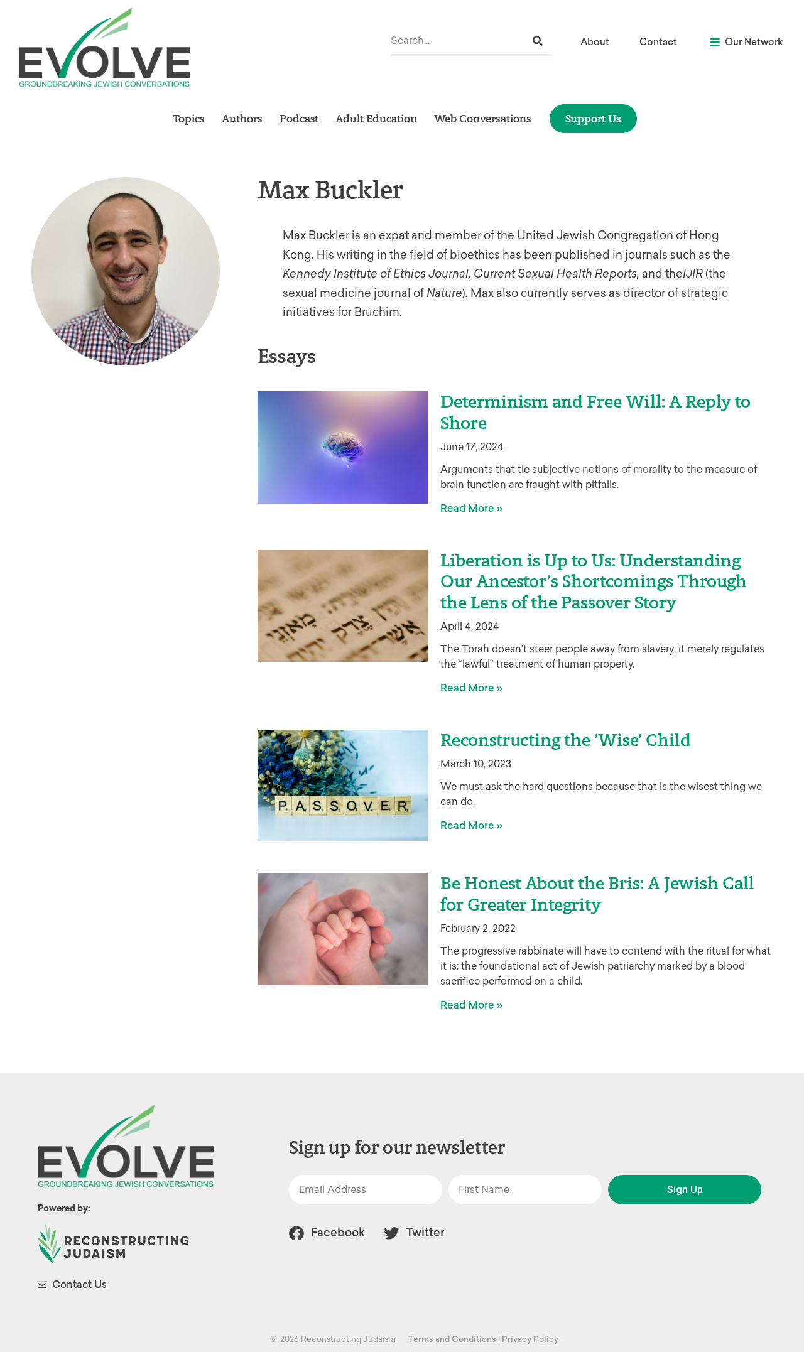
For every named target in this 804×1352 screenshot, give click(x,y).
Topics (189, 118)
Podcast (299, 118)
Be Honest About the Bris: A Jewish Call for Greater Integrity (597, 893)
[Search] (537, 41)
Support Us (593, 118)
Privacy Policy (530, 1339)
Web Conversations (482, 118)
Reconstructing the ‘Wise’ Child (565, 739)
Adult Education (376, 118)
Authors (242, 118)
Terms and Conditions (452, 1339)
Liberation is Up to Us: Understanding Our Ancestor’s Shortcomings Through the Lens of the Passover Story (593, 581)
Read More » (471, 508)
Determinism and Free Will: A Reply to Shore (595, 412)
